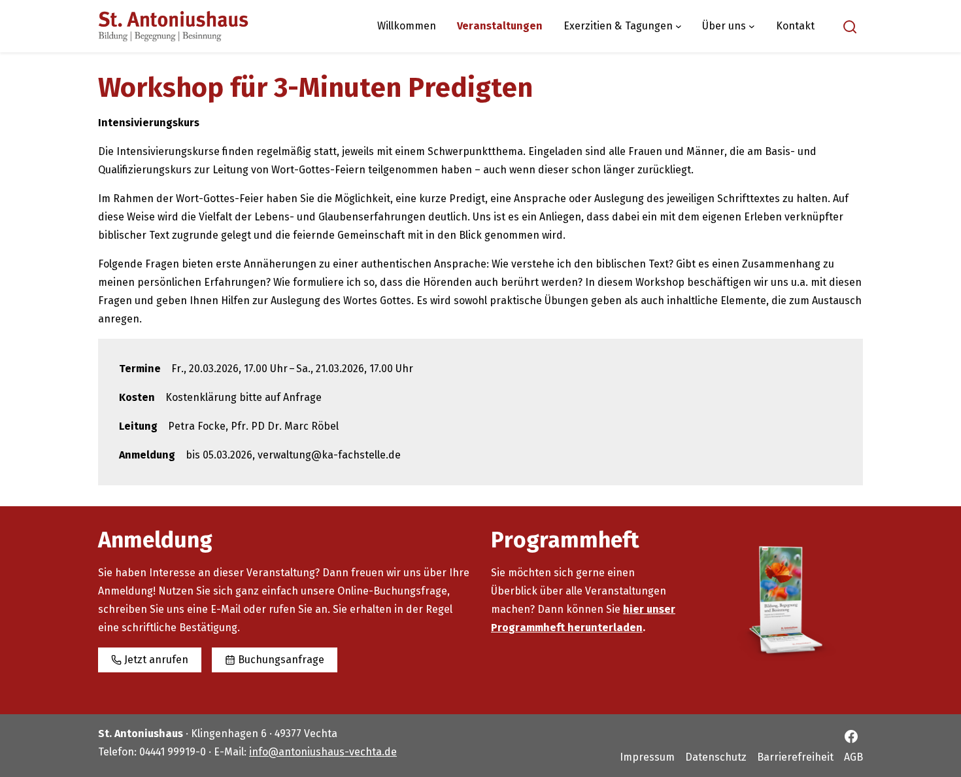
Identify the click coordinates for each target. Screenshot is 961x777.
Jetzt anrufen (156, 659)
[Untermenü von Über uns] (752, 26)
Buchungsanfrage (281, 659)
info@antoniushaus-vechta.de (323, 752)
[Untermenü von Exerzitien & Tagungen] (678, 26)
